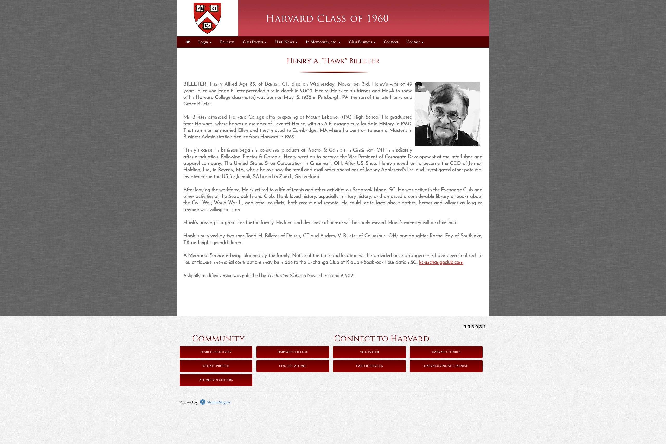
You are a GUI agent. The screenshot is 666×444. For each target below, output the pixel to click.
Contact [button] (414, 42)
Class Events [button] (253, 42)
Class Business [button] (361, 42)
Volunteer (369, 352)
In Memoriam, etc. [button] (322, 42)
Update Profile (216, 366)
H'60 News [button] (285, 42)
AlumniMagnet (218, 402)
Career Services (369, 366)
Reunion (227, 42)
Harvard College (293, 352)
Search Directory (216, 352)
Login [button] (203, 42)
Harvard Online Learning (446, 366)
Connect (391, 42)
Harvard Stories (446, 352)
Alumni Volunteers (216, 380)
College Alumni (292, 366)
